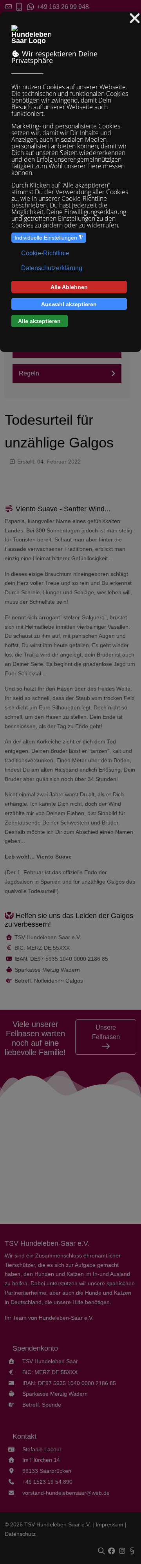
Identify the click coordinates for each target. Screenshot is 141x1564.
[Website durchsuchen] (103, 1551)
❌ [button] (134, 18)
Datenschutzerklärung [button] (51, 268)
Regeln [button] (29, 373)
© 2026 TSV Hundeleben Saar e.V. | (50, 1524)
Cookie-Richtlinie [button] (45, 253)
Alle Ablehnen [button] (69, 287)
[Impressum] (132, 1551)
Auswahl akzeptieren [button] (69, 304)
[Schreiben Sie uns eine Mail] (9, 7)
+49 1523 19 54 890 (47, 1482)
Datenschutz (20, 1534)
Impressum (109, 1524)
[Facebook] (112, 1551)
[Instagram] (123, 1551)
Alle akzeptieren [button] (39, 321)
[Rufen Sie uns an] (19, 7)
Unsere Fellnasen (106, 1032)
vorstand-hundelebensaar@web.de (66, 1493)
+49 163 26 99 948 (62, 7)
